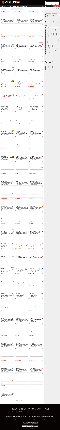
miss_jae (3, 193)
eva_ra (2, 168)
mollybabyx (3, 69)
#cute (36, 183)
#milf (8, 220)
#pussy (9, 83)
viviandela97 (18, 343)
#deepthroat (11, 283)
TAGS (11, 6)
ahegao (54, 53)
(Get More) (57, 4)
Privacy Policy (23, 416)
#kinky (31, 283)
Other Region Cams (22, 409)
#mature (31, 370)
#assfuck (10, 220)
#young (40, 107)
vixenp (17, 181)
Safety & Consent (9, 416)
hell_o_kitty (3, 131)
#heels (19, 83)
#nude (7, 83)
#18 (26, 46)
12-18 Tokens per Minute (32, 409)
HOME (2, 6)
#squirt (22, 46)
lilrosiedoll (3, 218)
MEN (12, 8)
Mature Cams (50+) (15, 411)
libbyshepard (18, 231)
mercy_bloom (18, 281)
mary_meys (18, 218)
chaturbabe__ (3, 56)
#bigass (37, 71)
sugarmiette (18, 380)
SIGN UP (56, 6)
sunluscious (18, 31)
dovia (17, 119)
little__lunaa (32, 268)
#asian (35, 46)
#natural (40, 46)
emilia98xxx (18, 69)
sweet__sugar (4, 94)
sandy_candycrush (33, 181)
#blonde (24, 46)
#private (34, 370)
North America (48, 14)
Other (56, 16)
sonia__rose (32, 281)
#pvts (2, 158)
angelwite (32, 44)
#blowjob (20, 258)
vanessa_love (32, 206)
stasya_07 (3, 393)
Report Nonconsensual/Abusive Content (28, 417)
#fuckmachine (34, 208)
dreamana (3, 256)
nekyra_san (32, 56)
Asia (46, 16)
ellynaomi (31, 193)
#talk (19, 345)
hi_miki (17, 106)
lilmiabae (31, 168)
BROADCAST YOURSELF (46, 6)
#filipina (24, 345)
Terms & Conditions (16, 416)
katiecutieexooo (4, 380)
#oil (35, 233)
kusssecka (3, 119)
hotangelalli (3, 243)
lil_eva (31, 144)
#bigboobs (17, 258)
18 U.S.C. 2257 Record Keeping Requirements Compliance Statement (30, 422)
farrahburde (32, 380)
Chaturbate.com (33, 428)
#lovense (37, 46)
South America (54, 14)
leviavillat (31, 81)
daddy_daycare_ (19, 56)
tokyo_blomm (18, 193)
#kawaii (38, 183)
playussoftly (18, 206)
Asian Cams (21, 410)
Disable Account (43, 417)
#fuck (37, 233)
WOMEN (8, 8)
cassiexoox (32, 69)
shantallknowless (19, 331)
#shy (30, 245)
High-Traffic (56, 21)
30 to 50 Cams (14, 410)
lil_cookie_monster (33, 243)
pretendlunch (3, 156)
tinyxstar (17, 268)
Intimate (47, 21)
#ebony (34, 233)
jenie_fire (3, 281)
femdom (47, 53)
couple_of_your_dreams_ (34, 106)
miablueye (17, 44)
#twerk (36, 108)
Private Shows (39, 408)
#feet (12, 133)
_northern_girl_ (33, 306)
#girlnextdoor (12, 46)
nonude (47, 51)
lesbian (51, 51)
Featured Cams (47, 408)
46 (26, 400)
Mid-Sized (51, 21)
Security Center (10, 417)
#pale (10, 157)
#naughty (25, 258)
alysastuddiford (4, 206)
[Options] (58, 8)
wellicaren (32, 318)
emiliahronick (32, 156)
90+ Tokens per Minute (31, 411)
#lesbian (22, 208)
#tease (25, 82)
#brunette (4, 83)
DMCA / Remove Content (45, 416)
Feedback (52, 416)
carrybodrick (3, 331)
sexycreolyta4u (4, 181)
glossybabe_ (18, 94)
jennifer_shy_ (32, 256)
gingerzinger (18, 19)
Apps (48, 417)
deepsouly (32, 343)
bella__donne (18, 144)
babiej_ (2, 268)
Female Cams (47, 409)
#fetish (40, 282)
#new (9, 58)
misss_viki (32, 119)
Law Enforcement (17, 417)
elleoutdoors (3, 81)
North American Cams (22, 408)
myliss (2, 31)
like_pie (2, 318)
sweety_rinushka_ (4, 106)
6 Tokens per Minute (31, 408)
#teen (7, 46)
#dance (24, 370)
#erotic (34, 282)
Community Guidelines (36, 416)
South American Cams (22, 411)
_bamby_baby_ (32, 31)
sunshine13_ (18, 81)
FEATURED (3, 8)
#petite (23, 270)
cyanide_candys (33, 231)
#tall (40, 319)
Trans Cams (46, 411)
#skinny (37, 245)
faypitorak (3, 231)
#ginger (12, 157)
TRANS (21, 8)
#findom (23, 58)
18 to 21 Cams (14, 409)
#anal (20, 46)
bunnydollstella (33, 94)
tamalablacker (4, 368)
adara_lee (17, 243)
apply (52, 61)
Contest (51, 417)
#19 (41, 244)
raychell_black (18, 368)
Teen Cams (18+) (14, 408)
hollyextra (3, 19)
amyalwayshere (4, 343)
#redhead (5, 157)
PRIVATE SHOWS (16, 6)
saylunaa (3, 293)
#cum (9, 46)
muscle (54, 51)
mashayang (18, 293)
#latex (36, 282)
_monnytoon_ (18, 318)
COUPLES (16, 8)
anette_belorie (18, 168)
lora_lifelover (32, 331)
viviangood (18, 131)
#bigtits (21, 345)
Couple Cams (47, 410)
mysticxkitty (18, 156)
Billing (38, 417)
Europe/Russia (51, 16)
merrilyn (3, 44)
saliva (51, 53)
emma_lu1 (17, 306)
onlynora (31, 131)
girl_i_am (31, 218)
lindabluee (3, 144)
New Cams (38, 409)
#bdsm (27, 258)
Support (29, 416)
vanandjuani (32, 19)
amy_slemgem (18, 256)
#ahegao (34, 183)
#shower (39, 71)
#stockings (22, 82)
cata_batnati (3, 306)
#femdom (26, 58)
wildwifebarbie (33, 368)
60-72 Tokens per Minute (32, 410)
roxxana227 (32, 293)
